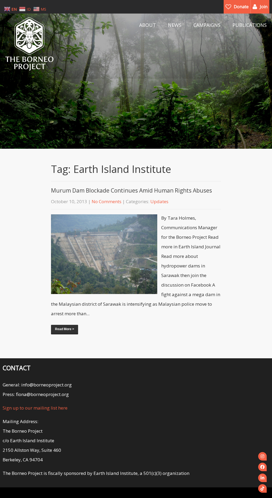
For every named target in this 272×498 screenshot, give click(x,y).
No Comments (106, 201)
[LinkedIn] (262, 478)
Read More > (64, 329)
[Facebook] (262, 467)
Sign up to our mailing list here (35, 408)
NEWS (174, 25)
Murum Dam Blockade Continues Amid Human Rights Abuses (131, 190)
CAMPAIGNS (206, 25)
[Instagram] (262, 456)
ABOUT (147, 25)
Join (263, 7)
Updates (159, 201)
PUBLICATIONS (249, 25)
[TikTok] (262, 488)
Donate (241, 7)
